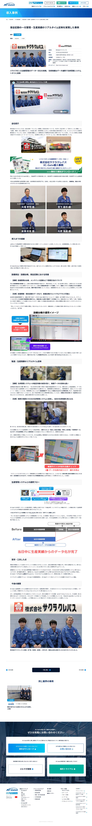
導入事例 (49, 788)
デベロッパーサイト (66, 801)
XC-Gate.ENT (24, 803)
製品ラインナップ (24, 788)
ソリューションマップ (38, 788)
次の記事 (81, 670)
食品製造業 (37, 792)
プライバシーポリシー (80, 790)
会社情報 (77, 788)
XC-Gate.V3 (24, 790)
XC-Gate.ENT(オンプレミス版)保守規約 (81, 804)
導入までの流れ (65, 790)
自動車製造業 (38, 790)
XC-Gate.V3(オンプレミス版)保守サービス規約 (80, 794)
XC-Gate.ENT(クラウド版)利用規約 (81, 812)
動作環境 (23, 794)
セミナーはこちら (49, 2)
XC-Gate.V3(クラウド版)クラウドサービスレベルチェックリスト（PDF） (80, 808)
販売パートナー (50, 793)
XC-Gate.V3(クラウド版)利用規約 (80, 797)
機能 (22, 792)
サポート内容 (64, 788)
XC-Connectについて (25, 797)
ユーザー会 (64, 797)
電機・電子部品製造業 (40, 794)
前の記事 (10, 670)
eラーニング (65, 792)
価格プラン (23, 795)
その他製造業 (17, 34)
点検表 (23, 38)
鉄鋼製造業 (37, 799)
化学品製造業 (38, 797)
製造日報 (17, 38)
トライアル (61, 2)
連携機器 (23, 800)
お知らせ (49, 791)
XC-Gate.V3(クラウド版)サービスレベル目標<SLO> (80, 800)
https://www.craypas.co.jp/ (62, 65)
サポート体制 (65, 794)
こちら (32, 512)
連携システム (23, 799)
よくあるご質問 (65, 799)
